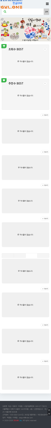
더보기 (46, 115)
